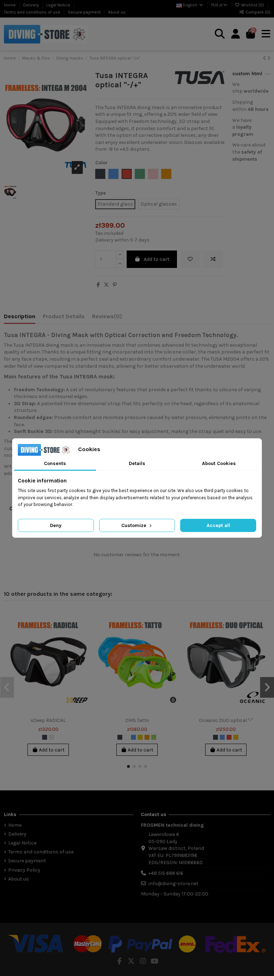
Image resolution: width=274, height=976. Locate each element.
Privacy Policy (24, 870)
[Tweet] (106, 285)
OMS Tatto (137, 720)
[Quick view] (83, 644)
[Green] (153, 737)
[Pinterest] (115, 285)
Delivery (31, 4)
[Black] (44, 737)
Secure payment (85, 12)
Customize (134, 525)
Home (10, 4)
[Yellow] (140, 737)
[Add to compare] (213, 259)
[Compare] (83, 631)
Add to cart (156, 259)
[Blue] (133, 737)
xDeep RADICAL (48, 720)
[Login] (235, 34)
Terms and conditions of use (32, 12)
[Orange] (146, 737)
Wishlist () (252, 4)
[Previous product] (265, 58)
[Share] (98, 285)
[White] (126, 737)
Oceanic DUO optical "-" (226, 720)
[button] (128, 766)
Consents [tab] (55, 463)
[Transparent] (51, 737)
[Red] (229, 737)
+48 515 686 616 (165, 873)
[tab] (107, 318)
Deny (55, 525)
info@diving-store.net (173, 884)
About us (117, 12)
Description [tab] (19, 316)
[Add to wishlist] (190, 259)
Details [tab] (137, 463)
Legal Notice (58, 4)
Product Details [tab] (64, 316)
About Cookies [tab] (219, 463)
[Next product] (268, 58)
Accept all (218, 525)
